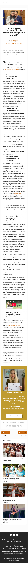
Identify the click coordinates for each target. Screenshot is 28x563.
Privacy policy (16, 539)
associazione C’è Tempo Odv (12, 69)
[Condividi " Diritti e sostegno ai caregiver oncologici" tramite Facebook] (7, 426)
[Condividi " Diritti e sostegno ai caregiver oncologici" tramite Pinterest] (12, 426)
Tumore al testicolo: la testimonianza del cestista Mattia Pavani (14, 499)
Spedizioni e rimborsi (7, 539)
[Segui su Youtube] (17, 535)
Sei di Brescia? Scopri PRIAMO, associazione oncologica (11, 479)
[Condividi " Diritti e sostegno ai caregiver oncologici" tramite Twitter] (10, 426)
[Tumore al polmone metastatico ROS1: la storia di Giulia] (14, 450)
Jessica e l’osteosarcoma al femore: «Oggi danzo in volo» (13, 520)
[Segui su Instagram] (11, 535)
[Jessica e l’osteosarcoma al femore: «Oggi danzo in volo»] (14, 511)
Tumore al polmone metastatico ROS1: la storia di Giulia (14, 459)
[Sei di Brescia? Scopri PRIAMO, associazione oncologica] (14, 470)
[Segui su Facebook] (14, 535)
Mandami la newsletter (13, 416)
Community (19, 43)
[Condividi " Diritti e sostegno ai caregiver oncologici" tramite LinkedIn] (15, 426)
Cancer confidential (11, 43)
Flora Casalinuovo (14, 40)
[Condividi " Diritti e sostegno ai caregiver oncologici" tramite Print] (20, 426)
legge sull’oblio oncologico (14, 325)
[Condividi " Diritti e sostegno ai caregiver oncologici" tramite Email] (18, 426)
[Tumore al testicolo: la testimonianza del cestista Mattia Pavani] (14, 490)
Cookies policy (17, 541)
